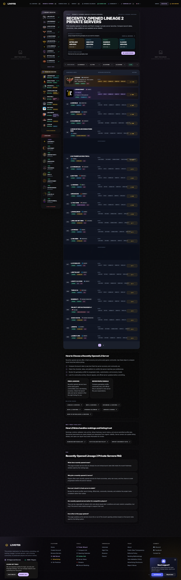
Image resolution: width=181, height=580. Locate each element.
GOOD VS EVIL (75, 318)
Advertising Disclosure (135, 562)
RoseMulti (74, 299)
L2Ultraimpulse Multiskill (79, 156)
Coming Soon (64, 3)
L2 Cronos (74, 185)
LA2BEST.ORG (75, 336)
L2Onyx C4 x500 (76, 281)
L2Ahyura (74, 176)
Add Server (174, 3)
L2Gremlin (74, 103)
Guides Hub (101, 3)
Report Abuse (132, 565)
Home (68, 14)
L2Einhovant (79, 89)
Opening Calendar (88, 3)
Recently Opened (49, 3)
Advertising (55, 559)
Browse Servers (56, 553)
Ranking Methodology (135, 556)
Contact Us (156, 553)
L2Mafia (74, 327)
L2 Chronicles (75, 167)
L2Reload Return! (77, 220)
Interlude (105, 547)
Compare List (127, 4)
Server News (81, 559)
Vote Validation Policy (135, 559)
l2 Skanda (74, 238)
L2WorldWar (75, 211)
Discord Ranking (83, 565)
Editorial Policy (132, 553)
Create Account (56, 550)
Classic (104, 556)
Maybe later (169, 574)
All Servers (35, 3)
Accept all (23, 574)
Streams (80, 562)
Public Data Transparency (136, 550)
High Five (105, 550)
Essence (104, 553)
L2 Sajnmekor (75, 121)
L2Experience (75, 112)
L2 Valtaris (75, 203)
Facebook (158, 550)
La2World (74, 229)
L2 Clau (77, 77)
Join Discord (157, 574)
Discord (158, 547)
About (130, 547)
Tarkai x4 (74, 290)
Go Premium (56, 562)
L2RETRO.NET (75, 272)
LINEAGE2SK (75, 194)
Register (164, 3)
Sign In (157, 3)
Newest (75, 3)
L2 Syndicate (75, 263)
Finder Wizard (81, 547)
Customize (12, 574)
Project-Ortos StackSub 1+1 (81, 307)
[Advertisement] (101, 147)
